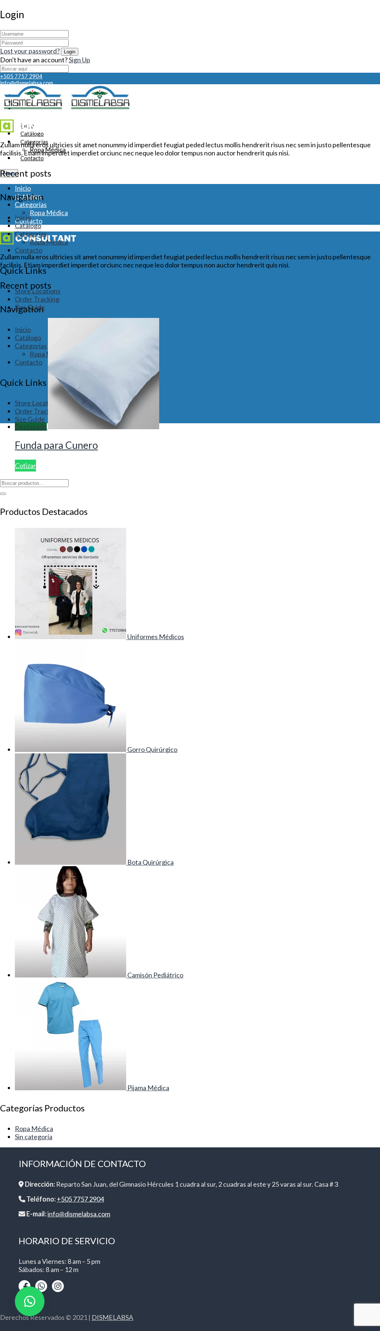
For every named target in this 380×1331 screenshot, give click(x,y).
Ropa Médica (49, 212)
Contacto (32, 158)
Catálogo (28, 225)
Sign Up (79, 60)
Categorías (31, 204)
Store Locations (37, 291)
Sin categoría (33, 1137)
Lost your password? (30, 51)
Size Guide (30, 307)
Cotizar (25, 465)
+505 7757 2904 (21, 76)
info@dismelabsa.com (26, 82)
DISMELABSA (112, 1317)
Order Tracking (37, 299)
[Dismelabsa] (33, 110)
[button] (30, 1301)
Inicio (23, 188)
